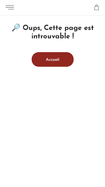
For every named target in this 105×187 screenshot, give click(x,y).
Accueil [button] (52, 59)
